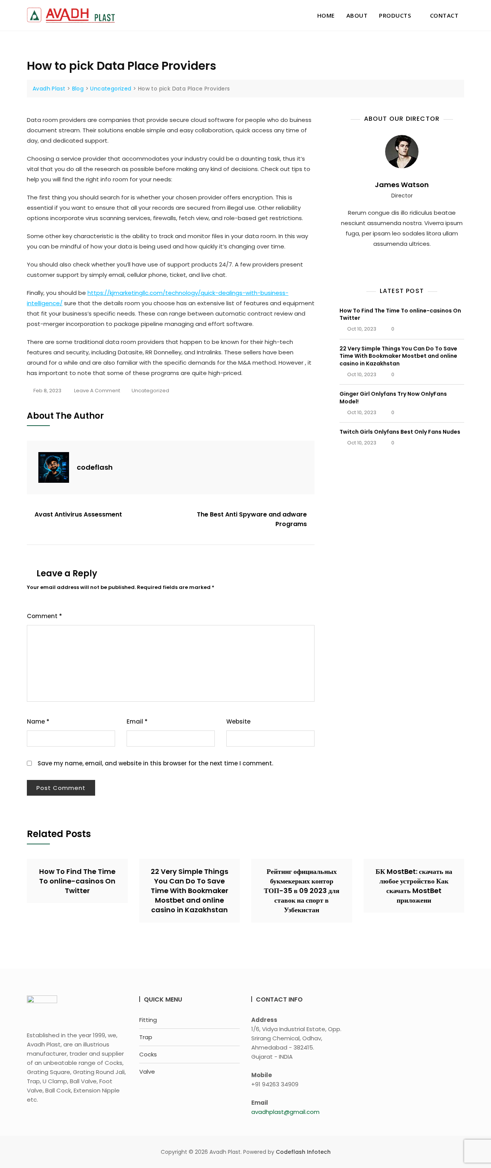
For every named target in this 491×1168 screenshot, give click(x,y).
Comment (44, 616)
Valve (147, 1072)
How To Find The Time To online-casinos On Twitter (400, 314)
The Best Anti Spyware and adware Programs (252, 519)
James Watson (402, 184)
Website (238, 721)
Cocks (148, 1054)
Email (137, 721)
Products (395, 15)
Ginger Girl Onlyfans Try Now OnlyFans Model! (393, 397)
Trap (145, 1037)
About (357, 15)
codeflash (95, 467)
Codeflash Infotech (303, 1152)
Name (38, 721)
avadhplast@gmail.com (285, 1112)
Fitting (148, 1020)
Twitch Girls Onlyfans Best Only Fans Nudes (399, 432)
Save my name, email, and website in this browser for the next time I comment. (155, 763)
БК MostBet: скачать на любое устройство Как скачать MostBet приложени (414, 886)
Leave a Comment (97, 391)
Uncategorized (150, 390)
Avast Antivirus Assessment (78, 514)
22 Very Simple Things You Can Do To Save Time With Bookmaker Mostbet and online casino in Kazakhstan (398, 356)
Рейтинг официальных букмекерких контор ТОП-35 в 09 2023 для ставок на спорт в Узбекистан (301, 891)
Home (326, 15)
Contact (444, 15)
